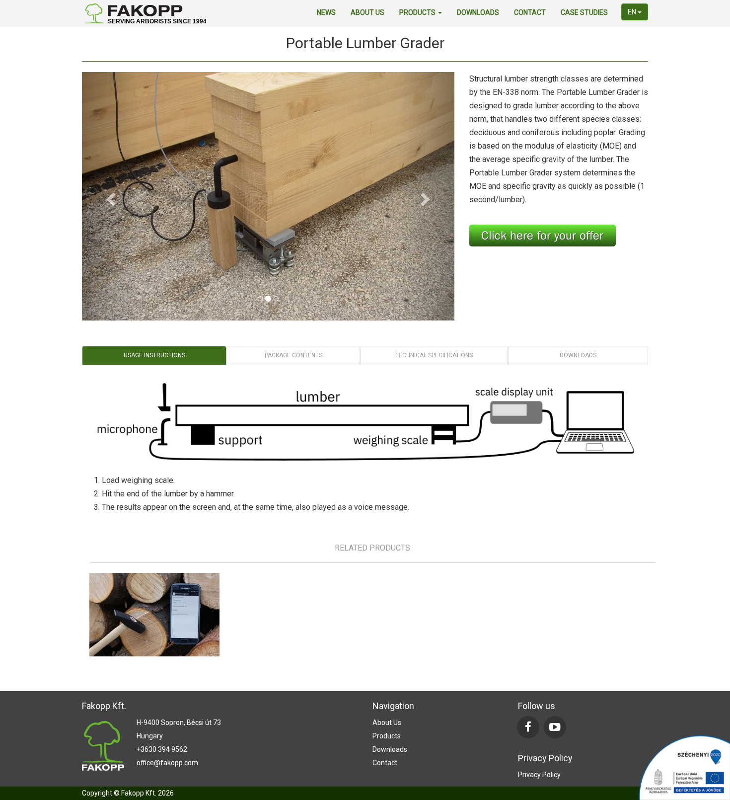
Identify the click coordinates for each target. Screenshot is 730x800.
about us (367, 12)
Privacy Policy (539, 775)
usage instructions (154, 355)
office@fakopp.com (167, 763)
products (418, 12)
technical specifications (434, 355)
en (633, 12)
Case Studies (584, 12)
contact (530, 12)
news (326, 12)
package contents (293, 355)
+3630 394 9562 (162, 749)
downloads (478, 12)
